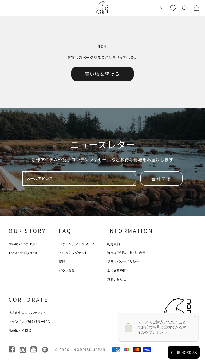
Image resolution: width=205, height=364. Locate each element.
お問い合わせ (116, 279)
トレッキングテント (73, 252)
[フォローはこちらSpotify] (45, 349)
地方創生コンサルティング (28, 312)
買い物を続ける (102, 74)
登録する (161, 178)
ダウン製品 (67, 270)
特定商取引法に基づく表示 (126, 252)
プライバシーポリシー (123, 261)
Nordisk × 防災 (20, 330)
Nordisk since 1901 (23, 244)
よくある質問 (116, 270)
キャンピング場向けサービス (29, 321)
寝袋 (62, 261)
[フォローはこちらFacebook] (12, 349)
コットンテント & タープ (76, 244)
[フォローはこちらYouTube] (34, 349)
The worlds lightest (23, 252)
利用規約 (113, 244)
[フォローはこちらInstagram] (23, 349)
